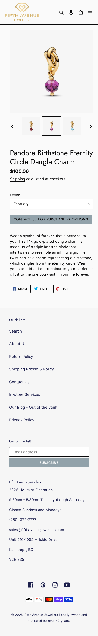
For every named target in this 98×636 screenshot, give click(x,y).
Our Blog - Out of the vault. (34, 407)
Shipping (17, 179)
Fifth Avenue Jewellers (41, 615)
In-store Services (24, 394)
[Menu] (90, 12)
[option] (31, 126)
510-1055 (25, 539)
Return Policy (21, 356)
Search (15, 331)
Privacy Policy (21, 420)
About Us (17, 343)
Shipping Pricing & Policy (31, 369)
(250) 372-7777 (22, 519)
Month (15, 195)
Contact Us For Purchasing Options (51, 219)
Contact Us (19, 382)
